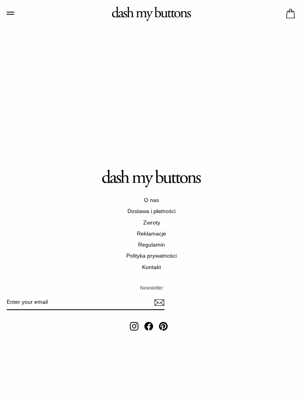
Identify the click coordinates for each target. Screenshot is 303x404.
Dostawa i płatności (151, 211)
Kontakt (151, 267)
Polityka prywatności (151, 255)
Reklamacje (151, 233)
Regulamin (151, 244)
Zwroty (151, 222)
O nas (151, 200)
